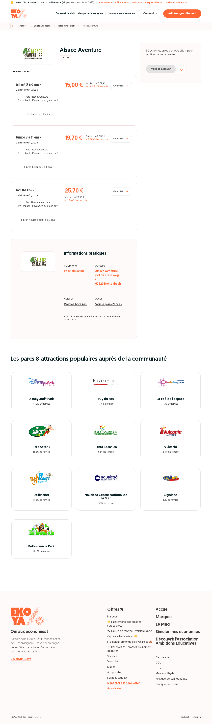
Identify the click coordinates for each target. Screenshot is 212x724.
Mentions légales (166, 673)
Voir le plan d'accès (108, 304)
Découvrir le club (65, 13)
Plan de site (162, 657)
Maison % (137, 3)
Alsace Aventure (90, 26)
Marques (112, 616)
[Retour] (13, 26)
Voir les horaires (75, 304)
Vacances (112, 656)
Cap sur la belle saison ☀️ (122, 636)
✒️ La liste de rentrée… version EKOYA (129, 631)
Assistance (114, 688)
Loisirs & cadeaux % (176, 3)
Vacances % (105, 3)
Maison (111, 667)
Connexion (150, 13)
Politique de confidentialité (171, 679)
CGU (158, 663)
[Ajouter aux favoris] (181, 69)
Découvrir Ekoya (21, 659)
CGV (158, 668)
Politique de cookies (168, 684)
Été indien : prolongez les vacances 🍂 (129, 642)
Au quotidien (114, 672)
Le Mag (163, 624)
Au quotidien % (153, 3)
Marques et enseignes (90, 13)
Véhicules (112, 661)
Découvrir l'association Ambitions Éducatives (177, 641)
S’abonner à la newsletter (123, 683)
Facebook (184, 717)
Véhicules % (122, 3)
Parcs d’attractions (66, 26)
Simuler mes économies (121, 13)
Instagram (196, 717)
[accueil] (18, 13)
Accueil (23, 26)
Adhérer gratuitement (182, 13)
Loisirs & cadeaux (42, 26)
